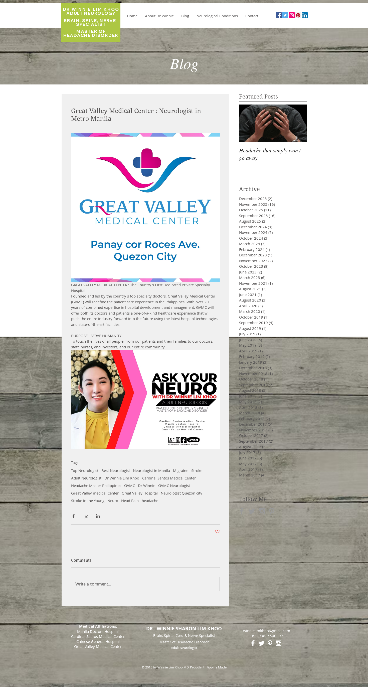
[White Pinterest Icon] (270, 643)
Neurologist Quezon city (181, 493)
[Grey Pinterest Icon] (271, 511)
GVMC (129, 485)
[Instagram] (292, 15)
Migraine (180, 470)
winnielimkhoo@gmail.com (266, 630)
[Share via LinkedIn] (98, 516)
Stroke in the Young (87, 500)
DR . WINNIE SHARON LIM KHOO (184, 628)
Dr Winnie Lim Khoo (121, 478)
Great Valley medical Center (95, 493)
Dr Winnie (146, 485)
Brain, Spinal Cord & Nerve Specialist (184, 635)
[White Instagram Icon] (278, 643)
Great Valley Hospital (140, 493)
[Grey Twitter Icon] (251, 511)
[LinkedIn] (305, 15)
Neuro (112, 500)
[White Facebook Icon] (253, 643)
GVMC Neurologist (174, 485)
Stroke (196, 470)
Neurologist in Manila (151, 470)
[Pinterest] (298, 15)
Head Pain (130, 500)
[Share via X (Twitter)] (85, 516)
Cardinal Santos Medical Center (169, 478)
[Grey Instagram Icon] (261, 511)
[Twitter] (285, 15)
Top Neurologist (84, 470)
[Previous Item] (247, 123)
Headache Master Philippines (96, 485)
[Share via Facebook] (73, 516)
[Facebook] (279, 15)
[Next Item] (298, 123)
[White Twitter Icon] (261, 643)
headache (150, 500)
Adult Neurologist (86, 478)
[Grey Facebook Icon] (241, 511)
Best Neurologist (115, 470)
